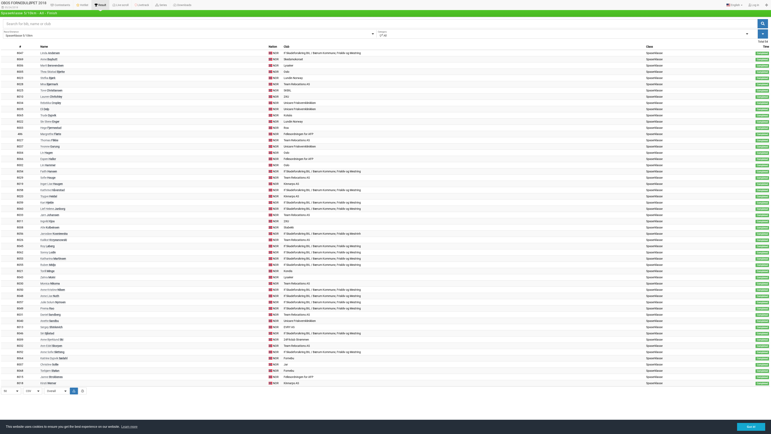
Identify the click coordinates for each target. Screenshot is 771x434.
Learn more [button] (129, 426)
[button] (734, 5)
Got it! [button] (751, 426)
